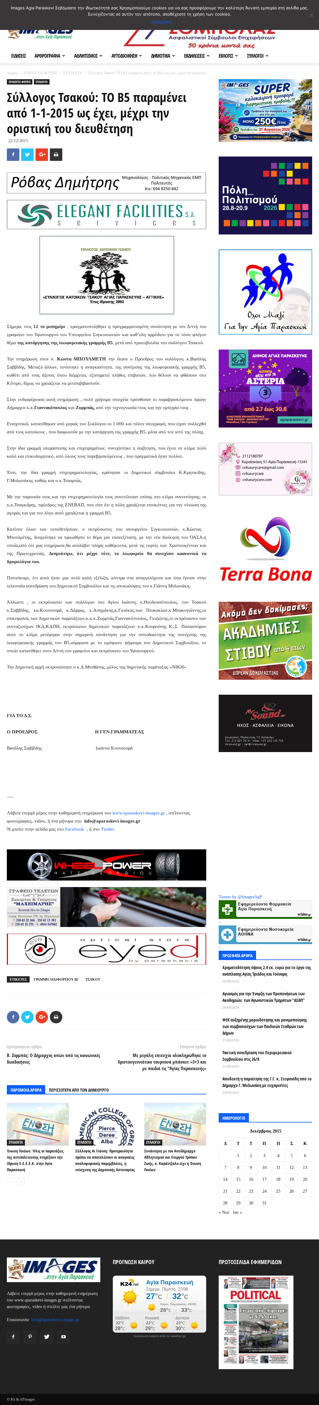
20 (305, 1179)
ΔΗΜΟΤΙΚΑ (160, 55)
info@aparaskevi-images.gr (55, 1319)
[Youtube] (63, 1337)
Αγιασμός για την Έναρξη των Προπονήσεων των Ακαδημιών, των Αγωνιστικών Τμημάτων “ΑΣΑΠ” (263, 997)
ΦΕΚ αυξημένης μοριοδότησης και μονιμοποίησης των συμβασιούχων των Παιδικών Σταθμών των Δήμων (264, 1026)
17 (264, 1179)
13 (305, 1167)
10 (264, 1167)
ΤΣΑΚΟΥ (92, 979)
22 (238, 1191)
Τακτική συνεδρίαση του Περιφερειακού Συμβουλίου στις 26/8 (257, 1056)
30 (251, 1203)
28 (225, 1203)
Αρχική (12, 73)
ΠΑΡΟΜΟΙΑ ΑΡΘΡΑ (26, 1090)
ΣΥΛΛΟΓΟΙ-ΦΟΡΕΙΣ (40, 73)
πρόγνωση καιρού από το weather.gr (159, 1336)
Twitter (107, 829)
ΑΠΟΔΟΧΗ (161, 22)
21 (225, 1191)
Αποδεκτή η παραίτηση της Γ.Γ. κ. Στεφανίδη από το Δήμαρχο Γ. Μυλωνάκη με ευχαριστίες (267, 1082)
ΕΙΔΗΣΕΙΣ (18, 55)
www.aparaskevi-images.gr (138, 812)
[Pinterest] (30, 1337)
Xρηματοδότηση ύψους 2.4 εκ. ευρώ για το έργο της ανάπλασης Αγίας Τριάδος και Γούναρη (266, 970)
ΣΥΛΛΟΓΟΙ (255, 55)
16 (251, 1179)
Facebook (75, 829)
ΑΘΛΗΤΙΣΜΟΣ (86, 55)
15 (238, 1179)
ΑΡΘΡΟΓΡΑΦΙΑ (47, 55)
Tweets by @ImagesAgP (240, 897)
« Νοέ (224, 1212)
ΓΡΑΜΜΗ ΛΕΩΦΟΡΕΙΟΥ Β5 (56, 979)
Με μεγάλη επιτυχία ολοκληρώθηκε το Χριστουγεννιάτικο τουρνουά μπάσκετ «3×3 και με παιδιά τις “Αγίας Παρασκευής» (162, 1061)
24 (264, 1191)
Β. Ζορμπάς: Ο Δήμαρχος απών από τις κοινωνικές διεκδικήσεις (53, 1058)
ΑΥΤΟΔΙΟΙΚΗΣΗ (124, 55)
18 (278, 1179)
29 (238, 1203)
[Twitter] (46, 1337)
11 (278, 1167)
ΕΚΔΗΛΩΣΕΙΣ (194, 55)
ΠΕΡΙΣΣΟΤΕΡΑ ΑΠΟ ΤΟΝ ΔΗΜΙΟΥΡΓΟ (79, 1090)
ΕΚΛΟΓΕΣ (226, 55)
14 (225, 1179)
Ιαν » (237, 1212)
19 (291, 1179)
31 (264, 1203)
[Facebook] (13, 1337)
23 (251, 1191)
